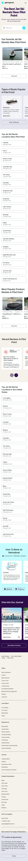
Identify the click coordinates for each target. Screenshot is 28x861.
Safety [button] (3, 715)
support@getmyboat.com (8, 823)
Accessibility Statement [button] (7, 688)
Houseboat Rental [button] (6, 734)
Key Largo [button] (4, 802)
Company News (6, 759)
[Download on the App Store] (8, 589)
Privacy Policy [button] (5, 683)
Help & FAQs (5, 818)
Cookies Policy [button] (5, 686)
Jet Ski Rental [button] (5, 729)
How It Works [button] (5, 707)
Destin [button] (3, 805)
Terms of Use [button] (22, 843)
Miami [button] (3, 780)
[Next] (16, 375)
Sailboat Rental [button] (5, 742)
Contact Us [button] (4, 697)
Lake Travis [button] (4, 791)
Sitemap (4, 694)
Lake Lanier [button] (4, 783)
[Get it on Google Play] (20, 589)
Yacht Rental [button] (5, 740)
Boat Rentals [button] (5, 726)
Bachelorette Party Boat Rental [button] (9, 745)
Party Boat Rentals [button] (6, 748)
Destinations (5, 767)
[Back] (12, 375)
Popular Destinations (8, 776)
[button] (12, 53)
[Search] (24, 28)
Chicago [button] (4, 796)
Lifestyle (4, 761)
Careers (4, 675)
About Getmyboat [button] (6, 672)
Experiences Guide (6, 764)
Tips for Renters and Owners (9, 769)
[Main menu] (25, 3)
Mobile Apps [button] (5, 713)
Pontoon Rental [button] (5, 737)
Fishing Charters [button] (6, 731)
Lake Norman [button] (5, 799)
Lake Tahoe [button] (5, 786)
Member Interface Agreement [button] (9, 691)
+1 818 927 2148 (6, 821)
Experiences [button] (5, 722)
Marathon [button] (4, 807)
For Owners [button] (4, 710)
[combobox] (11, 28)
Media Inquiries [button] (5, 677)
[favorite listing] (21, 62)
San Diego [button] (4, 788)
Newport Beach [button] (6, 794)
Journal (4, 754)
